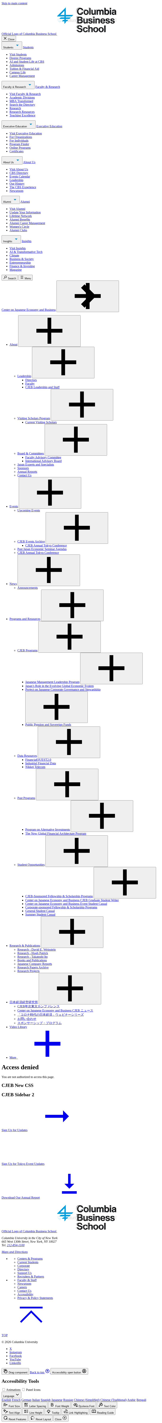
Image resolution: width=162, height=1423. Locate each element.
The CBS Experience (22, 187)
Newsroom (16, 190)
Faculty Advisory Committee (43, 457)
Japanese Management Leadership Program (52, 682)
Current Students (27, 1262)
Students (8, 47)
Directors (31, 380)
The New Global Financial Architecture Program (55, 833)
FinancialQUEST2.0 (38, 759)
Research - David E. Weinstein (36, 949)
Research (15, 108)
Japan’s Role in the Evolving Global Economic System (59, 686)
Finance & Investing (22, 266)
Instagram (15, 1352)
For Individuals (18, 140)
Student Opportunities (31, 864)
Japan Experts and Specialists (35, 464)
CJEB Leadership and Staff (42, 387)
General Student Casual (40, 911)
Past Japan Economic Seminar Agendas (42, 549)
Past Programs (26, 798)
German (26, 1400)
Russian (68, 1400)
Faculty (30, 383)
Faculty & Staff (27, 1280)
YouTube (15, 1359)
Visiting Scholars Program (33, 418)
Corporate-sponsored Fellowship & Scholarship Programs (61, 907)
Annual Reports (27, 471)
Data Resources (27, 755)
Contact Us (24, 475)
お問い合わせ (26, 1018)
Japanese (56, 1400)
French (16, 1400)
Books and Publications (32, 960)
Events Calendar (19, 176)
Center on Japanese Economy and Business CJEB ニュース (55, 1010)
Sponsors (23, 468)
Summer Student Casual (40, 914)
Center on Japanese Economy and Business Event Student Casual (66, 903)
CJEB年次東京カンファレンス (38, 1006)
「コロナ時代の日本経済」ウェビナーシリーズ (50, 1014)
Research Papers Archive (33, 967)
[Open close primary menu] (88, 296)
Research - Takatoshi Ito (32, 956)
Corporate (23, 1265)
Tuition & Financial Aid (24, 68)
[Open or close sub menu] (49, 331)
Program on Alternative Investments (47, 829)
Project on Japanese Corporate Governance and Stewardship (63, 689)
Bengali (141, 1400)
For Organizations (20, 137)
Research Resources (22, 111)
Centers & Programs (30, 1258)
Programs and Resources (24, 619)
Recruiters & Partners (30, 1276)
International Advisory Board (43, 461)
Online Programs (20, 147)
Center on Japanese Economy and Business (29, 309)
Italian (36, 1400)
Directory (23, 1269)
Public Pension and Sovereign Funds (48, 724)
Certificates (16, 151)
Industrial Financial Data (40, 763)
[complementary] (81, 1371)
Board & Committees (30, 453)
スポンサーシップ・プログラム (39, 1023)
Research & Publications (24, 945)
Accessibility (25, 1294)
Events (13, 506)
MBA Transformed (21, 101)
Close (11, 39)
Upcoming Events (28, 510)
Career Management (22, 76)
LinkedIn (15, 1363)
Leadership (16, 180)
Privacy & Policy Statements (35, 1298)
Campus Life (17, 72)
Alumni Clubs (18, 230)
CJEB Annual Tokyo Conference (46, 545)
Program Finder (19, 144)
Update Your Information (25, 212)
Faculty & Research (15, 87)
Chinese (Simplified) (87, 1400)
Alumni (7, 201)
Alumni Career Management (27, 223)
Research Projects (28, 971)
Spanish (46, 1400)
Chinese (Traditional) (113, 1400)
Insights (8, 241)
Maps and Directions (15, 1252)
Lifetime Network (20, 216)
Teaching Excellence (22, 115)
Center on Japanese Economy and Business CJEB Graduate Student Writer (72, 900)
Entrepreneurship (20, 262)
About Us (9, 162)
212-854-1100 (15, 1245)
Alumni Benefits (19, 219)
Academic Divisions (22, 97)
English (6, 1400)
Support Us (24, 1273)
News (13, 583)
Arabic (131, 1400)
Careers (22, 1287)
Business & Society (21, 259)
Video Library (18, 1027)
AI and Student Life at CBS (26, 61)
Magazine (15, 269)
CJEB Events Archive (31, 541)
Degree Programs (20, 58)
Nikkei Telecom (35, 767)
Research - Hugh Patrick (32, 953)
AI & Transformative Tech (25, 252)
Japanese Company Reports (34, 964)
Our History (16, 183)
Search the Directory (22, 104)
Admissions (16, 65)
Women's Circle (19, 226)
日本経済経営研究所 (23, 1002)
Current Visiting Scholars (41, 422)
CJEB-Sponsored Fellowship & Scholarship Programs (59, 896)
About (13, 344)
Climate (14, 255)
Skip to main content (14, 3)
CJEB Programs (27, 650)
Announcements (27, 587)
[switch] (3, 1389)
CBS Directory (18, 173)
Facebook (15, 1356)
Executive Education (15, 126)
